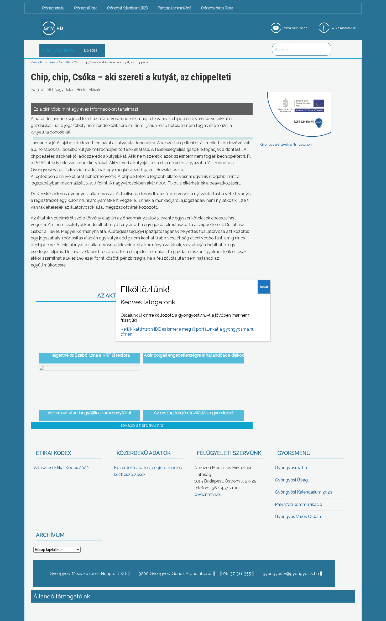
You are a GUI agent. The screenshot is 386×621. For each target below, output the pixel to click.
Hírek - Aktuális (59, 62)
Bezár (264, 287)
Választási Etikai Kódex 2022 (61, 467)
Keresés (324, 49)
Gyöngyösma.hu (53, 8)
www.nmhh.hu (208, 494)
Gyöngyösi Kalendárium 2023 (127, 8)
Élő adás (90, 50)
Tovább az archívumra (141, 425)
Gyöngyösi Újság (85, 8)
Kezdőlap (37, 62)
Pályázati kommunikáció (174, 8)
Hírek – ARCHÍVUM (58, 50)
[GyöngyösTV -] (53, 27)
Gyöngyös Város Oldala (217, 8)
